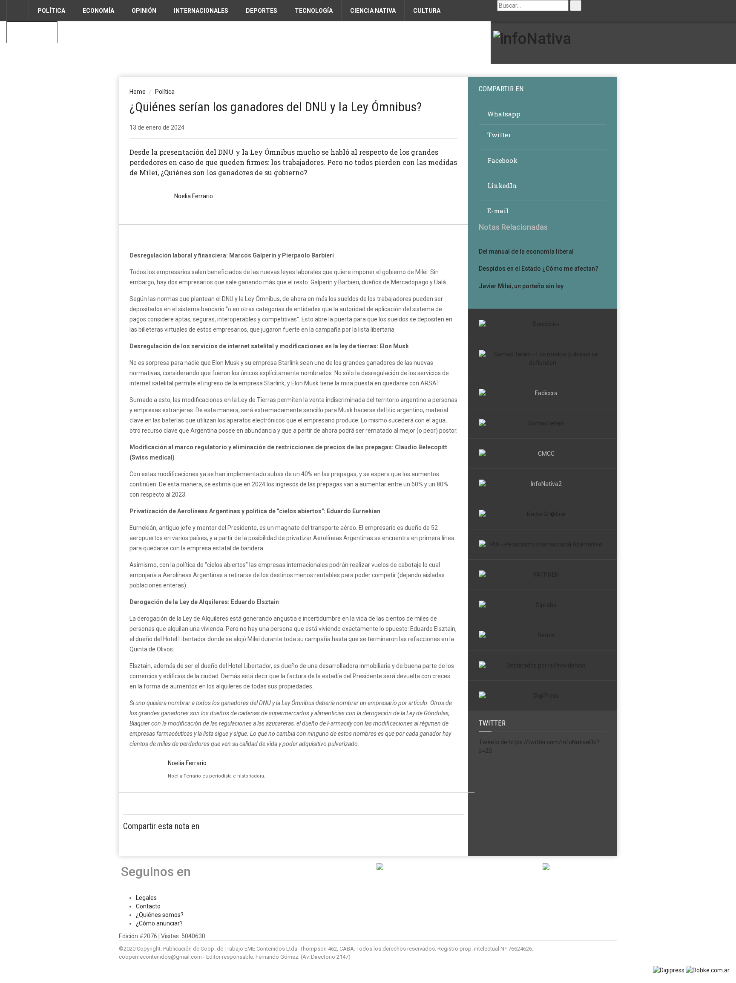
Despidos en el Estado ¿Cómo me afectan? (538, 268)
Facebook (502, 160)
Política (165, 91)
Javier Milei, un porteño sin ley (521, 286)
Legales (146, 897)
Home (137, 91)
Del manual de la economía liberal (526, 251)
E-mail (497, 211)
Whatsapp (503, 114)
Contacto (32, 32)
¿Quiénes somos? (160, 914)
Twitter (498, 135)
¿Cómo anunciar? (159, 923)
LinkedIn (501, 186)
